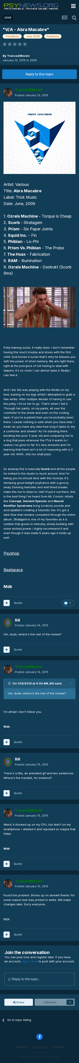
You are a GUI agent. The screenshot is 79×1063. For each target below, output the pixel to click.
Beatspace (13, 570)
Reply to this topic (39, 74)
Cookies (58, 1047)
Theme (20, 1047)
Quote (18, 603)
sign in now (30, 961)
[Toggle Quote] (10, 683)
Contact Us (40, 1047)
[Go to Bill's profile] (8, 622)
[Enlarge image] (39, 137)
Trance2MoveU (18, 55)
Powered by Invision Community (39, 1056)
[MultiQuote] (7, 603)
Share (19, 1002)
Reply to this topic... (25, 979)
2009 (33, 60)
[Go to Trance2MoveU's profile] (8, 92)
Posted (31, 95)
